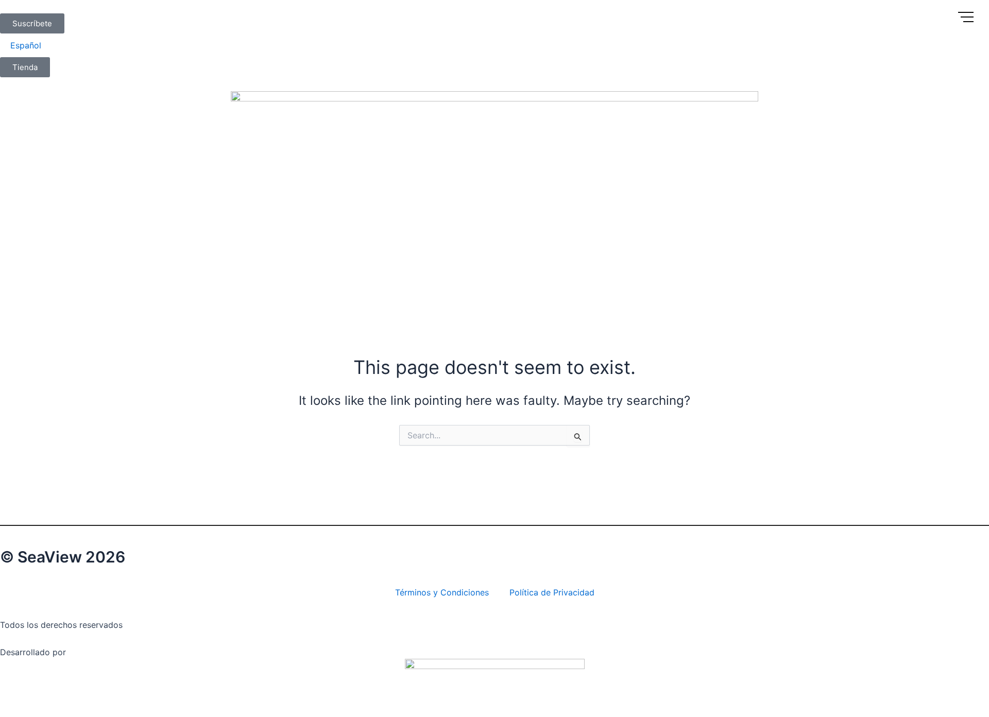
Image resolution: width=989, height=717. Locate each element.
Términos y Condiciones (442, 592)
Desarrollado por (33, 652)
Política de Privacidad (551, 592)
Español (25, 45)
